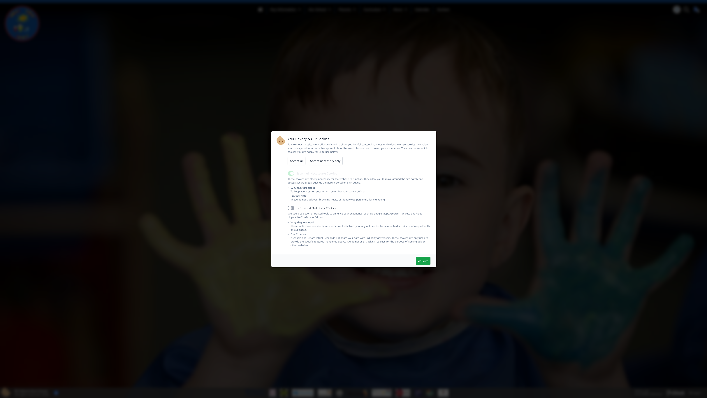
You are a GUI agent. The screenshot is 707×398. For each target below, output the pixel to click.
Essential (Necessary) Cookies (316, 173)
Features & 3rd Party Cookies (316, 208)
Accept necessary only (325, 161)
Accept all (296, 161)
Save (424, 261)
